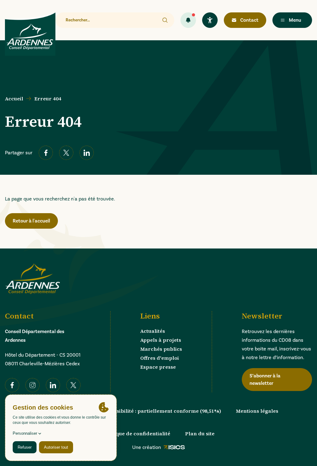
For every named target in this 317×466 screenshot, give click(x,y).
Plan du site (200, 433)
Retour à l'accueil (31, 221)
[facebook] (46, 153)
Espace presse (158, 366)
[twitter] (66, 153)
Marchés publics (161, 348)
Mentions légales (257, 410)
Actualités (152, 331)
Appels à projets (160, 339)
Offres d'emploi (159, 357)
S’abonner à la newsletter (265, 379)
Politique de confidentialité (136, 433)
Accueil (14, 98)
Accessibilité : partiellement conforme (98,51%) (161, 410)
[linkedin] (87, 153)
